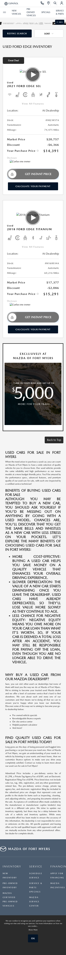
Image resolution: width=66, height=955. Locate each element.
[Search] (55, 3)
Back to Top (54, 440)
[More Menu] (4, 12)
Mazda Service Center (34, 901)
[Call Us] (42, 3)
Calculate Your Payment (33, 186)
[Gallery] (33, 23)
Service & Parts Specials (35, 887)
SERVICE (35, 866)
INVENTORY (12, 866)
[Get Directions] (49, 3)
